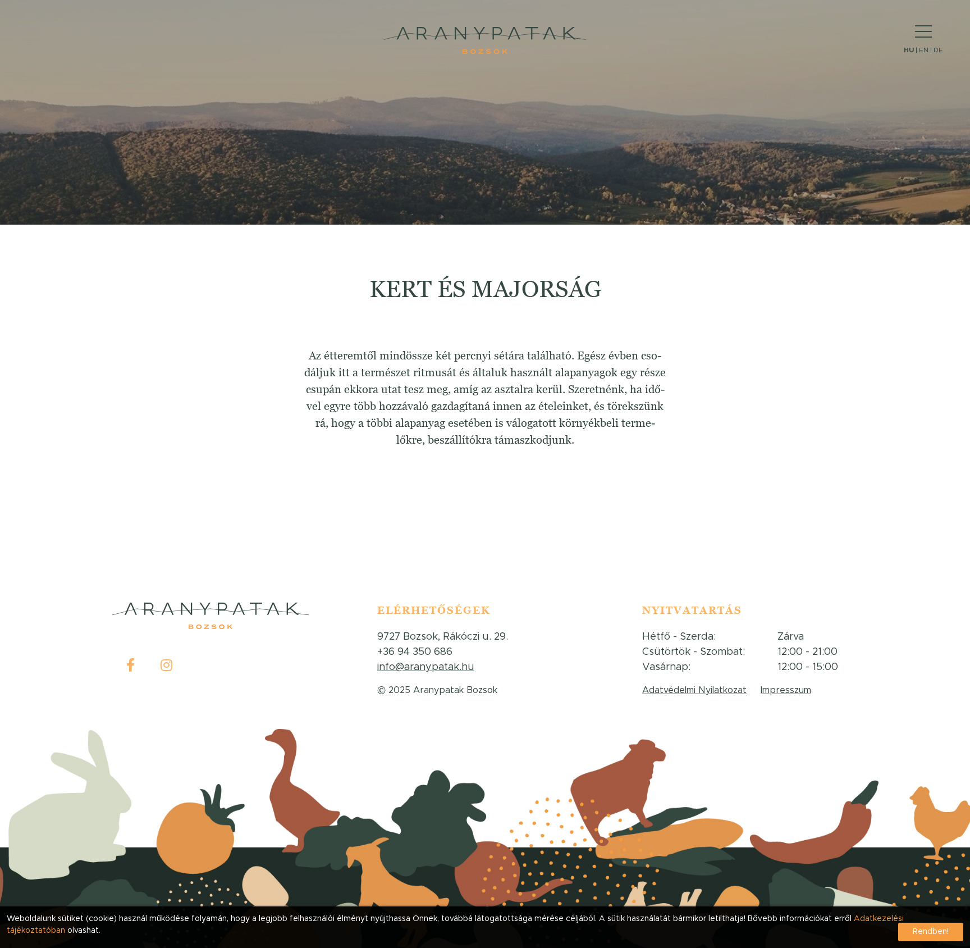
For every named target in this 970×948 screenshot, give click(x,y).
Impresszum (786, 690)
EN (923, 50)
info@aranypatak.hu (425, 667)
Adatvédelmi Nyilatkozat (694, 690)
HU (909, 50)
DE (938, 50)
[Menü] (923, 32)
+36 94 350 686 (414, 652)
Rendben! (931, 932)
